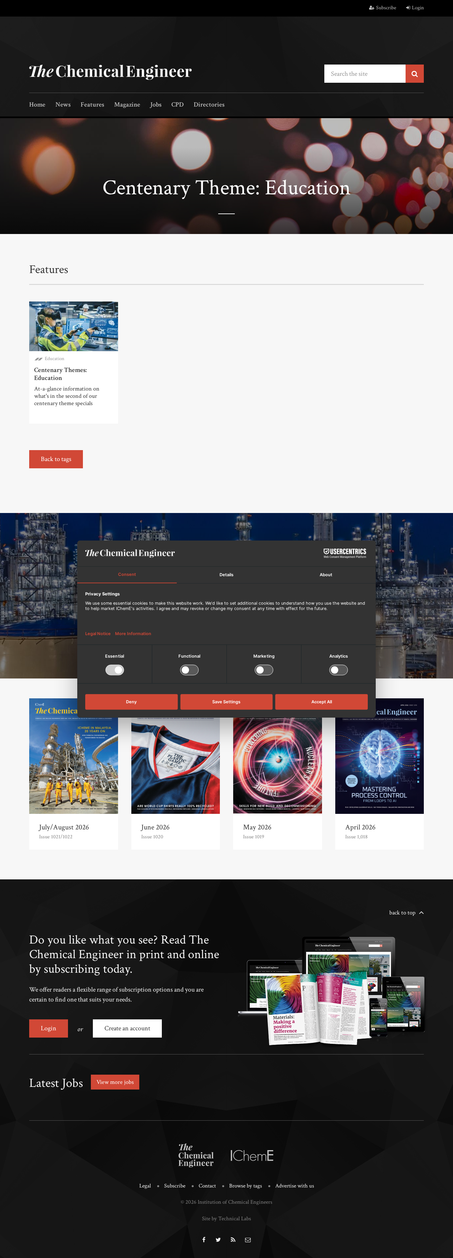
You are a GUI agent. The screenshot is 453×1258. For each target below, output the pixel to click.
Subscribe (386, 7)
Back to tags (56, 459)
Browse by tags (245, 1185)
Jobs (156, 105)
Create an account (127, 1028)
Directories (209, 105)
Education (54, 358)
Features (92, 105)
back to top (402, 912)
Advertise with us (294, 1185)
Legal (145, 1185)
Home (37, 105)
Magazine (127, 105)
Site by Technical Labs (226, 1218)
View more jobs (115, 1082)
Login (418, 7)
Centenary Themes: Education (60, 374)
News (63, 105)
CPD (177, 105)
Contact (207, 1185)
